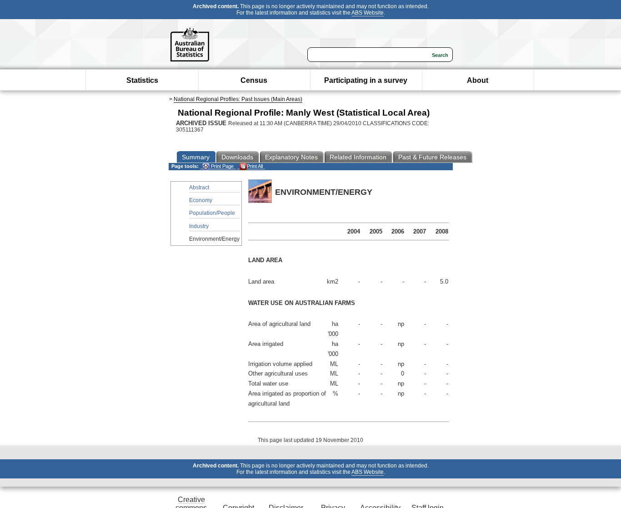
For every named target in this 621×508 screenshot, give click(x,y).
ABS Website (367, 13)
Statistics (142, 80)
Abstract (199, 187)
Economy (200, 200)
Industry (199, 226)
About (477, 80)
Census (253, 80)
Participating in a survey (365, 80)
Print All (255, 166)
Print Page (222, 166)
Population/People (212, 213)
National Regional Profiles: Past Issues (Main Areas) (238, 99)
